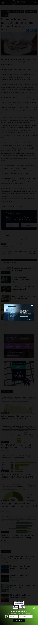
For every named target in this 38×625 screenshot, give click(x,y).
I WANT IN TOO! (18, 620)
